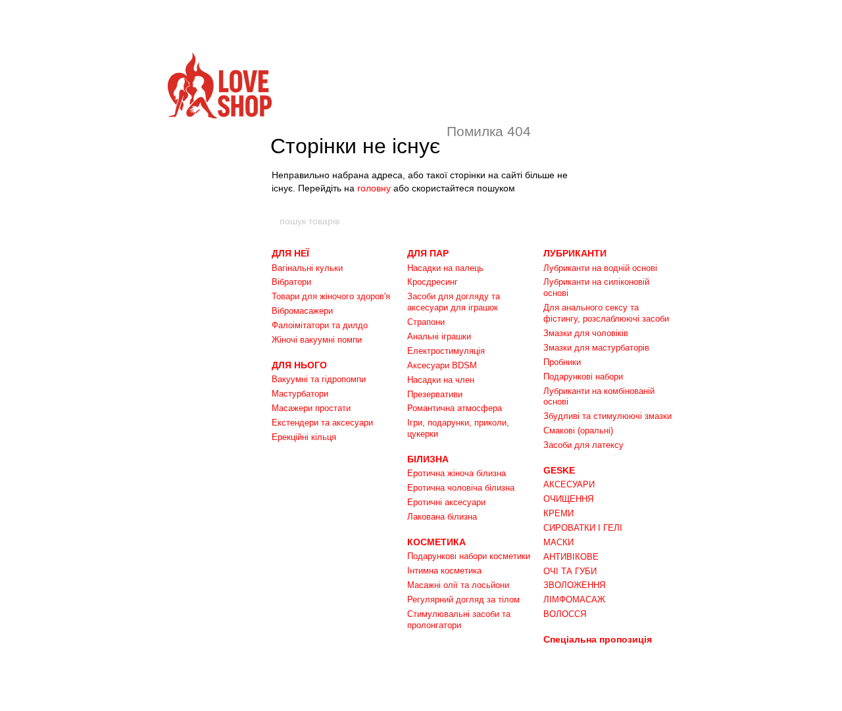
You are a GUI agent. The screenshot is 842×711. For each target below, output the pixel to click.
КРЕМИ (558, 513)
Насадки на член (440, 380)
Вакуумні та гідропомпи (319, 379)
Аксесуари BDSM (442, 365)
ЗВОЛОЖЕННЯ (574, 585)
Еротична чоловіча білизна (460, 488)
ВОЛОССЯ (564, 614)
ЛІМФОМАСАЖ (574, 599)
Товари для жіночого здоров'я (331, 296)
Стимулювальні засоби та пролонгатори (458, 619)
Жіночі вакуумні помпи (317, 340)
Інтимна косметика (444, 571)
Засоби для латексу (583, 445)
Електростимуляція (446, 351)
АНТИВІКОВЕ (571, 557)
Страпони (426, 322)
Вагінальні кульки (307, 268)
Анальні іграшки (439, 336)
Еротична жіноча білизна (456, 473)
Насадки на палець (445, 268)
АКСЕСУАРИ (569, 484)
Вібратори (291, 282)
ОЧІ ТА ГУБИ (570, 571)
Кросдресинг (432, 282)
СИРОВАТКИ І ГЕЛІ (582, 528)
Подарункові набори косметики (468, 556)
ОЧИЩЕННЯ (568, 499)
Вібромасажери (302, 311)
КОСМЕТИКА (436, 542)
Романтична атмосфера (454, 408)
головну (374, 188)
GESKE (559, 470)
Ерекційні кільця (304, 437)
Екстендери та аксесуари (322, 423)
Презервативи (434, 394)
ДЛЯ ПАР (428, 253)
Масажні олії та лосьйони (458, 585)
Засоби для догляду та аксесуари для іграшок (453, 301)
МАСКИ (558, 542)
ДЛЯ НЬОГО (299, 365)
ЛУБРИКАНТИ (575, 253)
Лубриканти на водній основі (600, 268)
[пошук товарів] (563, 221)
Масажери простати (311, 408)
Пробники (562, 362)
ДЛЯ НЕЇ (290, 253)
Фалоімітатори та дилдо (320, 325)
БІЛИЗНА (428, 459)
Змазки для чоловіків (585, 333)
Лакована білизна (442, 517)
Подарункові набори (583, 376)
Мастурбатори (300, 394)
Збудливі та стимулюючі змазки (607, 416)
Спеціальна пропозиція (597, 639)
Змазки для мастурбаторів (596, 348)
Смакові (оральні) (578, 430)
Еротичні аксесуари (446, 502)
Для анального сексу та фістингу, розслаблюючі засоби (606, 313)
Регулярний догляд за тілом (463, 599)
